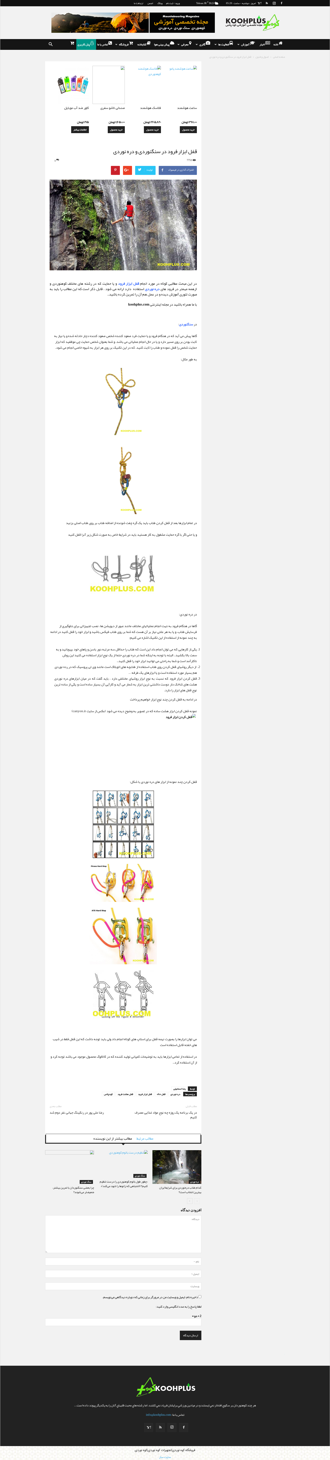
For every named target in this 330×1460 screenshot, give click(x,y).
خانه (276, 44)
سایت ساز (165, 1457)
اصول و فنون (262, 56)
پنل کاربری (83, 44)
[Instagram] (274, 3)
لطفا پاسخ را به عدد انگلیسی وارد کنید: (178, 1306)
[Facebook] (281, 3)
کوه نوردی (141, 1450)
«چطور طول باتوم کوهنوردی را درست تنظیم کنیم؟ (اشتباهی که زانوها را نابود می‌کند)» (124, 1184)
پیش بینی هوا (162, 44)
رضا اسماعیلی (179, 1088)
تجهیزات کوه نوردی (160, 1450)
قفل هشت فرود (125, 1094)
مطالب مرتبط (144, 1138)
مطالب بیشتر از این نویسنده (112, 1138)
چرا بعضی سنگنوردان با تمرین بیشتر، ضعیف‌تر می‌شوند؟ (73, 1190)
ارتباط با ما (138, 3)
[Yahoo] (259, 3)
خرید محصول (188, 129)
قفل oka (161, 1094)
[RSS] (266, 3)
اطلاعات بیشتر (80, 129)
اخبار (262, 44)
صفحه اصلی (279, 56)
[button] (50, 44)
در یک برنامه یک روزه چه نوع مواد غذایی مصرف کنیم (166, 1115)
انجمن (150, 3)
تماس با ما (102, 44)
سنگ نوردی (86, 1182)
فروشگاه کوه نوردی (183, 1450)
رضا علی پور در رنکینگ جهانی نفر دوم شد (77, 1112)
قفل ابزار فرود (145, 1094)
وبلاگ (160, 3)
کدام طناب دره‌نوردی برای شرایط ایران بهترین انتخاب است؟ (180, 1190)
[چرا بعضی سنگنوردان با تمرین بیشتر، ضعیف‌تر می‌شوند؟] (69, 1167)
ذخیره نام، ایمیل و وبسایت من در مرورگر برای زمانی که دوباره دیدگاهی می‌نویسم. (150, 1297)
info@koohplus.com (158, 1415)
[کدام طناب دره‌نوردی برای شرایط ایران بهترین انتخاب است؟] (176, 1167)
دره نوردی (175, 1094)
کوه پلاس (108, 1094)
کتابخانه (142, 44)
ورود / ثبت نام (173, 3)
